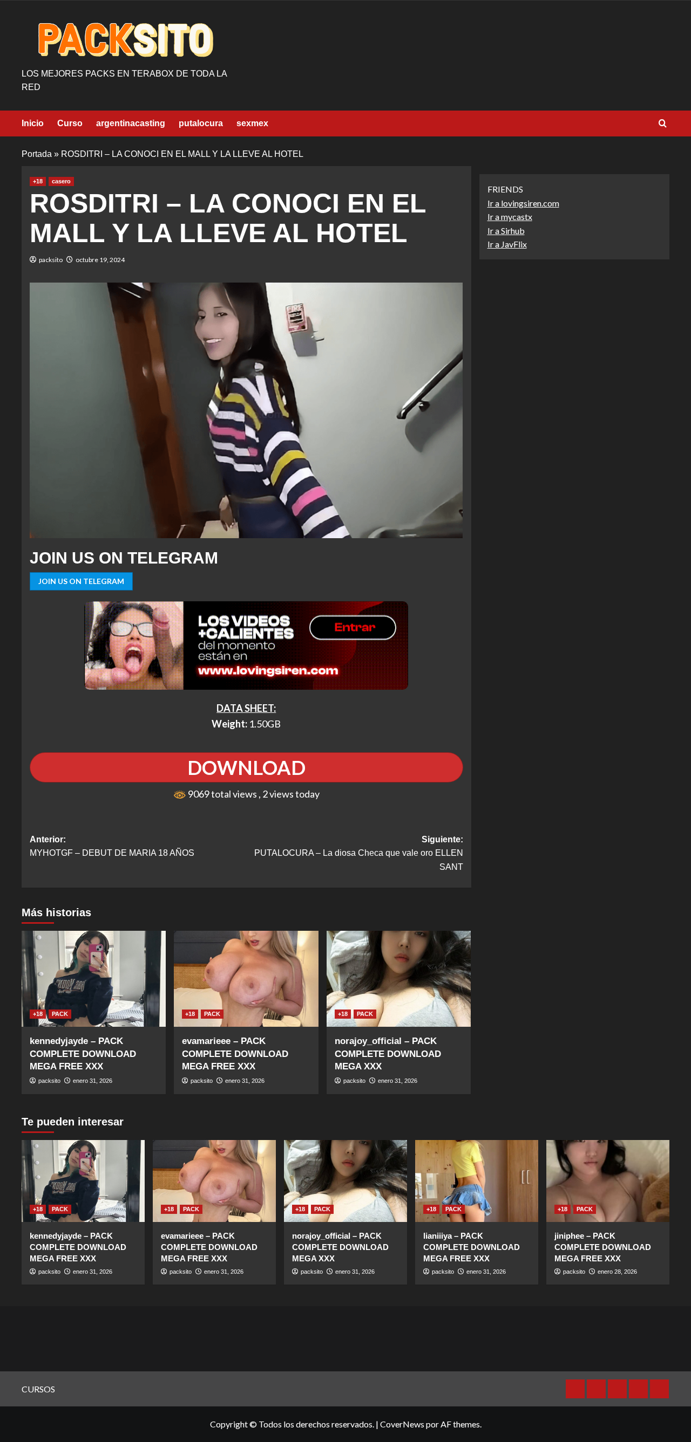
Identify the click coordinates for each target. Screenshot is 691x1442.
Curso (70, 123)
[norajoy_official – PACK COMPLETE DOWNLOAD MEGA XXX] (399, 979)
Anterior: (112, 846)
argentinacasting (130, 123)
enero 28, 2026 (617, 1271)
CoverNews (402, 1424)
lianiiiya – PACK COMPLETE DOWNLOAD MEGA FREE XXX (471, 1247)
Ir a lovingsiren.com (523, 203)
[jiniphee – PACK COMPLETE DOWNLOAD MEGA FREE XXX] (607, 1181)
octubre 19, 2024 (100, 260)
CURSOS (38, 1389)
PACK (60, 1014)
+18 (38, 181)
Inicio (33, 123)
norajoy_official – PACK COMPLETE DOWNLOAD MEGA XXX (388, 1054)
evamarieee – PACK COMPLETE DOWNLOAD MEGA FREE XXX (235, 1054)
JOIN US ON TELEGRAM (81, 581)
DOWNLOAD (246, 767)
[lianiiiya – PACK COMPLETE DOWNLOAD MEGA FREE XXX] (476, 1181)
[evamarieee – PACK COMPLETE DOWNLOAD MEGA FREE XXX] (246, 979)
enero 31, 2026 (92, 1080)
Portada (37, 154)
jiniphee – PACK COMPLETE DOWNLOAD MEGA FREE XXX (602, 1247)
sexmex (252, 123)
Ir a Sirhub (506, 230)
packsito (51, 260)
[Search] (662, 123)
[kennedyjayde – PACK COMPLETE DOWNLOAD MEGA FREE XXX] (94, 979)
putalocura (201, 123)
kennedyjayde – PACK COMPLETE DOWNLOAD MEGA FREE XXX (83, 1054)
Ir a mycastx (509, 217)
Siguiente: (358, 853)
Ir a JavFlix (507, 244)
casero (61, 181)
